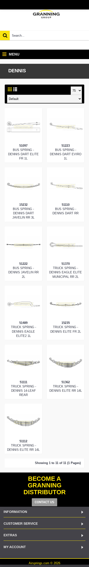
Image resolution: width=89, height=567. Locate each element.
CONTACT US (44, 502)
